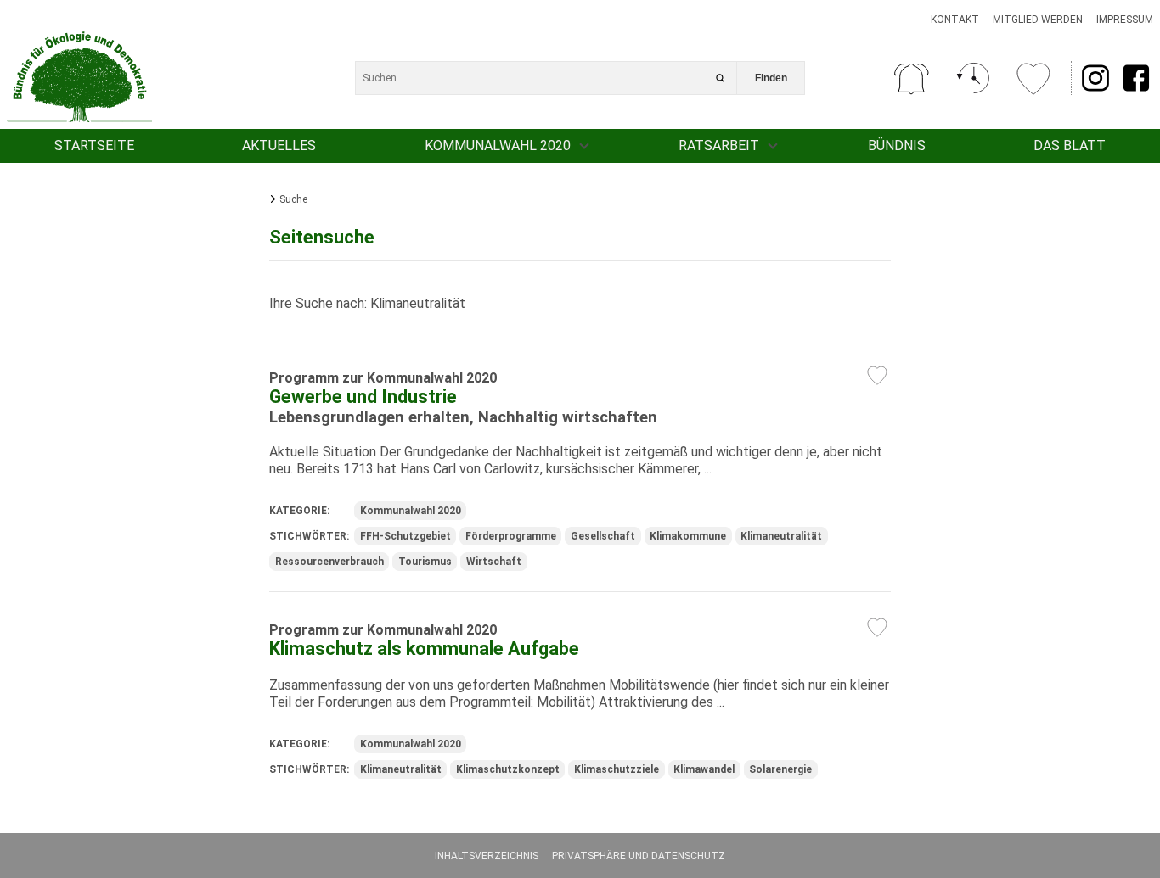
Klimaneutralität (781, 536)
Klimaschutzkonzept (508, 769)
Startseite (94, 145)
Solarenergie (780, 769)
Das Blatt (1069, 145)
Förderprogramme (510, 536)
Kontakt (955, 19)
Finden (771, 78)
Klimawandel (704, 769)
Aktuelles (279, 145)
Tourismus (425, 562)
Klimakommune (688, 536)
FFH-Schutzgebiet (405, 536)
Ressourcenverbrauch (329, 562)
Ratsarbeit (719, 145)
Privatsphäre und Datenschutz (638, 856)
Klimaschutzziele (616, 769)
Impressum (1124, 19)
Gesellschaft (603, 536)
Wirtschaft (493, 562)
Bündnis (897, 145)
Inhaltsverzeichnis (486, 856)
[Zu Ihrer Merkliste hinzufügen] (877, 375)
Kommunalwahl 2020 (498, 145)
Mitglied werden (1038, 19)
